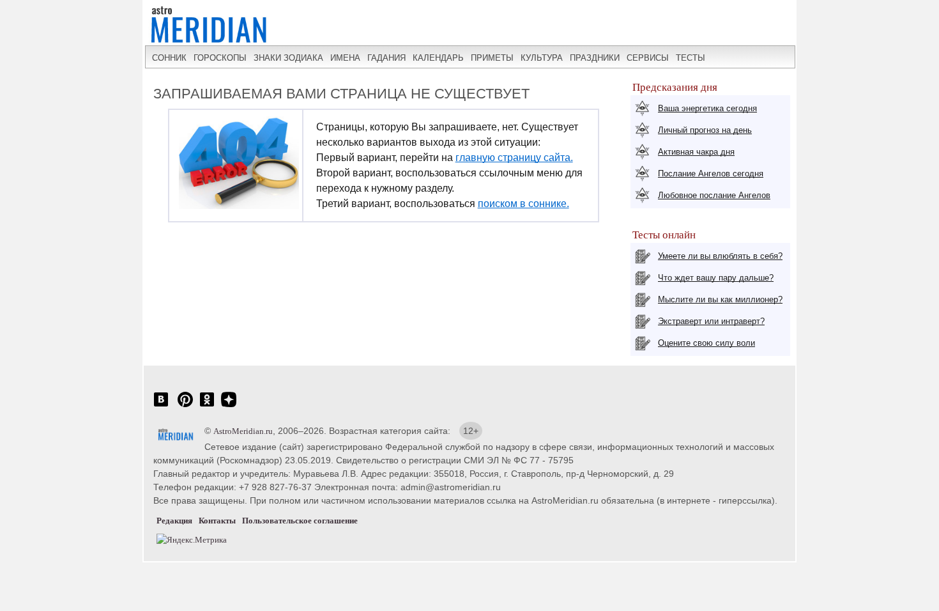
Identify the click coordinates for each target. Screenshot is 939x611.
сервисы (648, 58)
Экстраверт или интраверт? (711, 321)
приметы (492, 58)
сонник (169, 58)
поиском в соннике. (523, 203)
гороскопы (220, 58)
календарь (438, 58)
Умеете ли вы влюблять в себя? (720, 256)
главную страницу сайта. (514, 157)
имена (345, 58)
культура (542, 58)
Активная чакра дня (696, 152)
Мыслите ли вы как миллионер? (720, 299)
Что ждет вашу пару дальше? (716, 277)
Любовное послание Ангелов (714, 195)
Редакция (174, 520)
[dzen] (228, 406)
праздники (595, 58)
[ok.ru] (207, 406)
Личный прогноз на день (705, 130)
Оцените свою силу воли (706, 343)
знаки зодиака (288, 58)
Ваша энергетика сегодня (707, 108)
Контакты (217, 520)
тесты (690, 58)
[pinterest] (185, 406)
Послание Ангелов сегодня (710, 173)
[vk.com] (161, 406)
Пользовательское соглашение (300, 520)
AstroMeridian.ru (243, 431)
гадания (386, 58)
